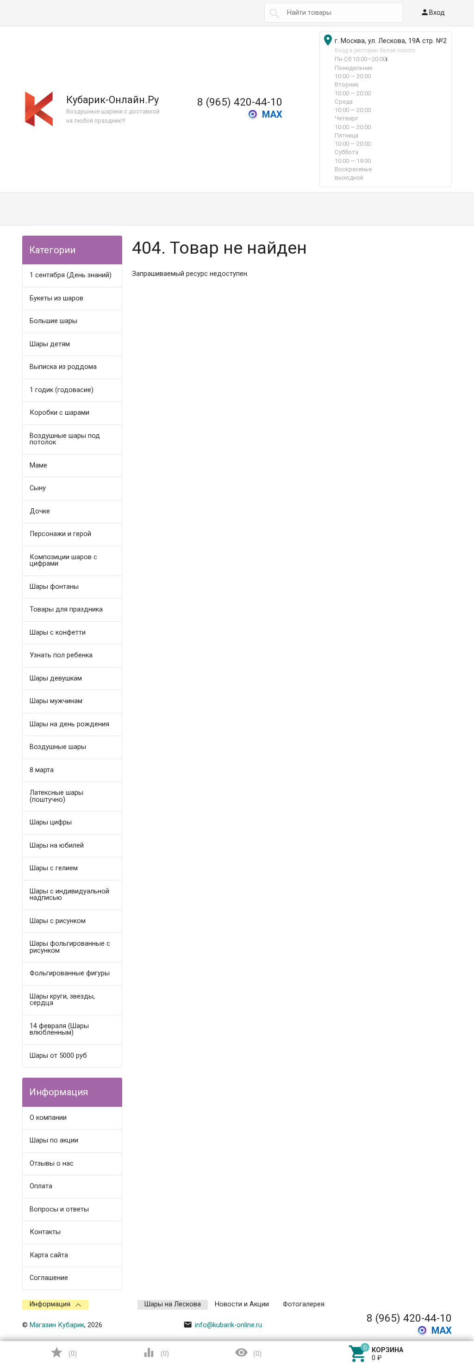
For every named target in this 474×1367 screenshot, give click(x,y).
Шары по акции (54, 1140)
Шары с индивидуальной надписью (69, 894)
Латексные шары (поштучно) (56, 796)
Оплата (41, 1186)
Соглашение (49, 1278)
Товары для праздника (66, 609)
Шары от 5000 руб (58, 1056)
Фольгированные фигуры (70, 973)
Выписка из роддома (63, 367)
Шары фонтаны (54, 587)
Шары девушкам (56, 678)
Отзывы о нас (52, 1163)
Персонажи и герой (60, 534)
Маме (38, 465)
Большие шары (53, 321)
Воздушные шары (58, 747)
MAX (272, 114)
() (63, 1352)
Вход (432, 12)
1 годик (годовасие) (62, 390)
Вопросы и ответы (59, 1209)
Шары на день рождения (69, 724)
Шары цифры (51, 822)
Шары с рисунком (58, 921)
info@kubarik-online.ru (222, 1325)
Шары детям (50, 344)
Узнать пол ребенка (61, 655)
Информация (49, 1304)
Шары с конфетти (58, 633)
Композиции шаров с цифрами (63, 560)
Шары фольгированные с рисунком (70, 947)
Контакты (45, 1232)
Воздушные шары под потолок (65, 439)
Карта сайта (49, 1255)
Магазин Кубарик (57, 1325)
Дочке (40, 511)
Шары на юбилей (57, 845)
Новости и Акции (242, 1304)
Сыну (38, 488)
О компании (48, 1118)
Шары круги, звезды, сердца (62, 999)
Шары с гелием (54, 868)
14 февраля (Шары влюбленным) (59, 1029)
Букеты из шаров (56, 298)
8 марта (42, 770)
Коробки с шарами (59, 413)
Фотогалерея (303, 1304)
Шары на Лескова (172, 1304)
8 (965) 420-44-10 (239, 102)
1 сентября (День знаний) (71, 275)
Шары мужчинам (56, 701)
